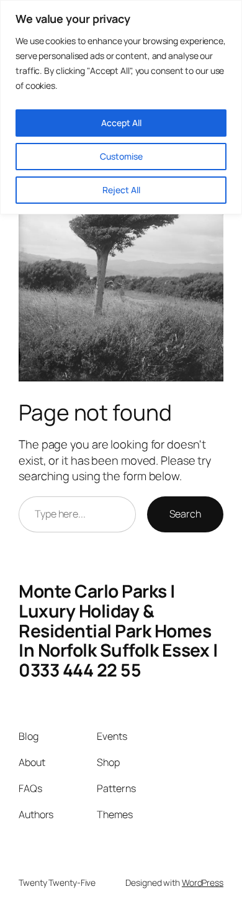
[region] (121, 107)
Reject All (121, 190)
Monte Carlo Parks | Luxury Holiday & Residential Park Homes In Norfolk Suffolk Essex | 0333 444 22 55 (118, 630)
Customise (121, 156)
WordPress (202, 882)
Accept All (121, 123)
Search (185, 514)
